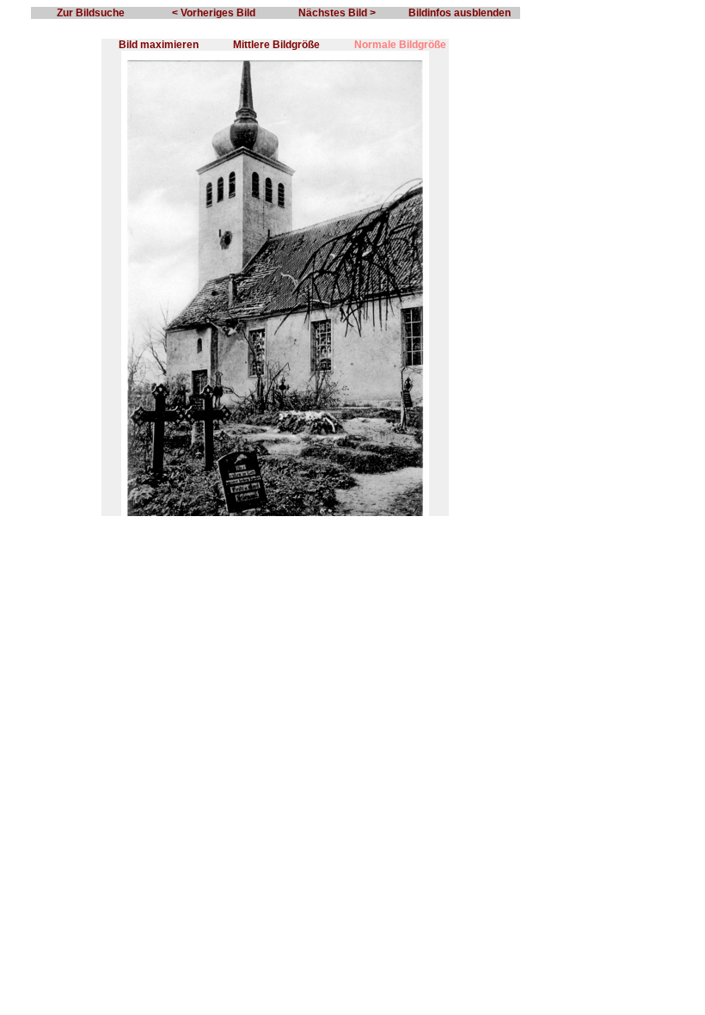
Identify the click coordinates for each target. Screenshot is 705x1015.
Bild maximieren (159, 45)
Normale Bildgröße (400, 45)
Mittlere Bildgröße (276, 45)
